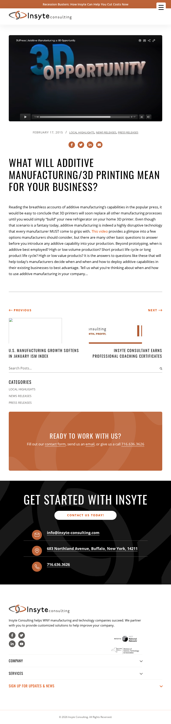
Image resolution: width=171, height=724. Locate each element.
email (90, 444)
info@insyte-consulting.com (73, 532)
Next (153, 310)
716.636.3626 (132, 444)
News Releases (106, 132)
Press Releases (128, 132)
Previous (22, 310)
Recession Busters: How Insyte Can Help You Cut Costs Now (85, 4)
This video (100, 231)
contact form (55, 444)
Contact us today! (85, 515)
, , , (92, 548)
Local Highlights (81, 132)
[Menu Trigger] (161, 7)
